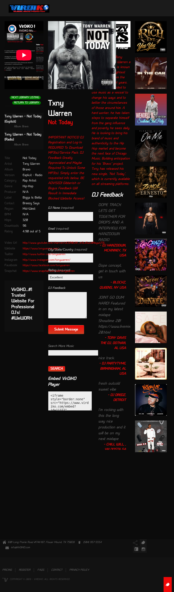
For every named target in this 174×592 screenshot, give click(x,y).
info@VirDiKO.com (20, 547)
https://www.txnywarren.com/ (41, 248)
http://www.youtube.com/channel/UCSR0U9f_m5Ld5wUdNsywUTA (64, 243)
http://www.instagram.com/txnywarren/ (46, 260)
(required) (61, 207)
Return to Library (26, 103)
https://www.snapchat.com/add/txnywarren (49, 271)
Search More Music (61, 346)
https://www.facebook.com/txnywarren (46, 265)
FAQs (40, 570)
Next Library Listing (25, 97)
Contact (56, 570)
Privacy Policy (79, 570)
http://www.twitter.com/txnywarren (44, 254)
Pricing (7, 570)
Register (24, 570)
